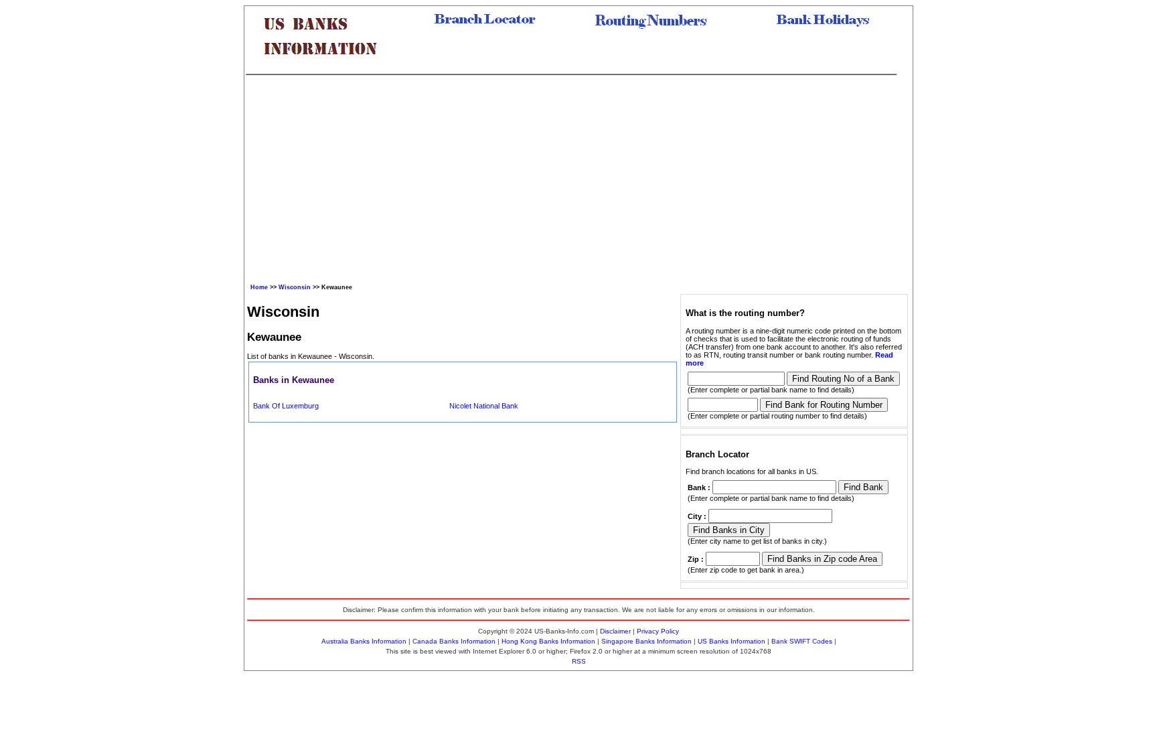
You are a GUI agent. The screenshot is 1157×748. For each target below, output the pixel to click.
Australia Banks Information (363, 641)
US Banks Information (731, 641)
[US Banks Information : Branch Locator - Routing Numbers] (326, 65)
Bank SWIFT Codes (801, 641)
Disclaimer (615, 631)
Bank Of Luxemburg (286, 406)
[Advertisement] (571, 176)
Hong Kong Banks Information (548, 641)
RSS (579, 661)
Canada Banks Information (453, 641)
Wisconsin (295, 287)
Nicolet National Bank (483, 406)
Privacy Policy (658, 631)
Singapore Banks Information (646, 641)
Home (259, 287)
